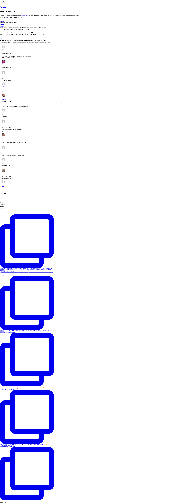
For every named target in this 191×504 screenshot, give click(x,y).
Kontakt (3, 2)
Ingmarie (3, 163)
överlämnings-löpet (24, 15)
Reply (3, 49)
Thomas (3, 76)
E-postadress (2, 204)
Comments (2, 38)
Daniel (3, 125)
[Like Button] (2, 59)
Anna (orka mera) (4, 99)
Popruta (3, 186)
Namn (1, 202)
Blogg (3, 1)
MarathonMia (3, 65)
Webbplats (1, 206)
